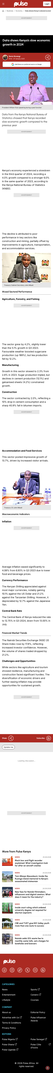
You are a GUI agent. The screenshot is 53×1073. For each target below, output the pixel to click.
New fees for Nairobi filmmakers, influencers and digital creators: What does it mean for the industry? (33, 894)
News (17, 857)
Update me (8, 747)
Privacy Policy (9, 1028)
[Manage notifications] (48, 1068)
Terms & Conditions (11, 1022)
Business (10, 11)
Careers (34, 994)
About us (6, 1012)
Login (47, 4)
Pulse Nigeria (8, 1039)
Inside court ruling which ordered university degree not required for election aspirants (30, 910)
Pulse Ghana (8, 1044)
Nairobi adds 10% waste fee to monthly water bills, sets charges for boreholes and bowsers (32, 941)
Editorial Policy (38, 1012)
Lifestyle (6, 1000)
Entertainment (8, 994)
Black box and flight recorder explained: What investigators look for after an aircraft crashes (31, 863)
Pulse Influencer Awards (38, 1019)
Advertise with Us (10, 1017)
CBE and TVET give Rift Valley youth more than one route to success (32, 924)
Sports (34, 989)
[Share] (47, 57)
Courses (35, 1000)
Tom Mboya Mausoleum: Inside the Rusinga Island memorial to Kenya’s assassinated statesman (31, 879)
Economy (19, 11)
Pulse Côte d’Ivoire (36, 1046)
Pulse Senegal (37, 1039)
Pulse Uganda (8, 1049)
